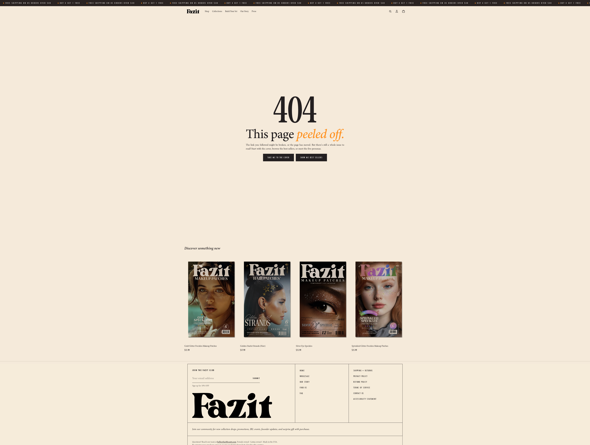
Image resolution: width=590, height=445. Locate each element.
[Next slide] (233, 299)
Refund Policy (360, 381)
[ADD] (345, 338)
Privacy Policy (360, 376)
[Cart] (403, 11)
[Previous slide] (189, 299)
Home (302, 370)
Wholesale (305, 376)
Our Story (305, 381)
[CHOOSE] (233, 338)
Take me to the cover (278, 157)
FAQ (301, 393)
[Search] (390, 11)
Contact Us (358, 393)
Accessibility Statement (364, 399)
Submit (256, 378)
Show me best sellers (311, 157)
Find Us (303, 387)
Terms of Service (361, 387)
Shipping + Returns (363, 370)
